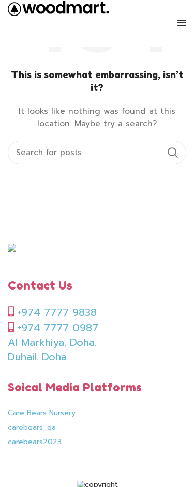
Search (172, 152)
